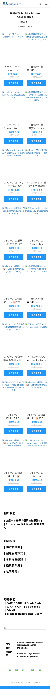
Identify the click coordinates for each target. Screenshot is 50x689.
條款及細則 (13, 547)
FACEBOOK (14, 603)
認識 (9, 517)
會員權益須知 (14, 559)
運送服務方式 (14, 553)
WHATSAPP (15, 606)
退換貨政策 (13, 565)
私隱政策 (11, 571)
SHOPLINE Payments (30, 682)
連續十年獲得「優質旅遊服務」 (23, 520)
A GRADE (18, 517)
